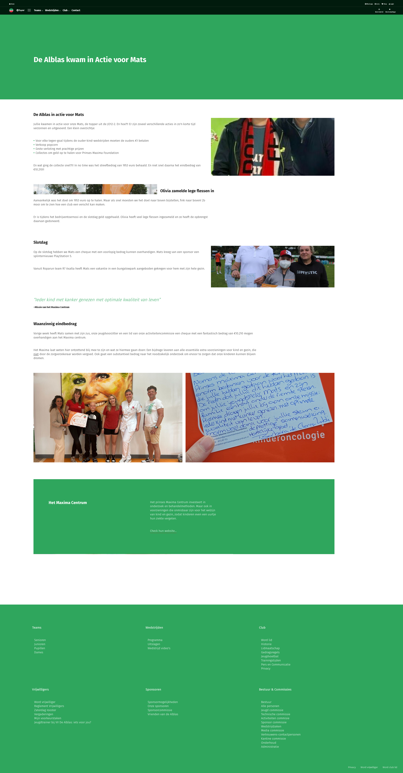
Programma (155, 640)
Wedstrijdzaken (271, 726)
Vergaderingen (43, 714)
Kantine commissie (273, 738)
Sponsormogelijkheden (163, 702)
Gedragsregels (270, 652)
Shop (385, 4)
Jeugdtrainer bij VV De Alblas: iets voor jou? (62, 722)
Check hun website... (163, 531)
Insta (377, 4)
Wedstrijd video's (159, 648)
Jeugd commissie (272, 710)
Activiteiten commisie (275, 718)
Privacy (265, 668)
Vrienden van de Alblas (163, 714)
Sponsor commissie (274, 722)
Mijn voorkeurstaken (47, 718)
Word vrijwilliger (390, 12)
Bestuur (266, 702)
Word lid (266, 640)
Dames (38, 652)
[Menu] (30, 11)
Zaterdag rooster (45, 710)
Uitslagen (154, 644)
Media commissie (272, 730)
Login (392, 4)
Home (12, 4)
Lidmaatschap (270, 648)
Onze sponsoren (158, 706)
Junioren (39, 644)
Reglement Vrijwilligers (49, 706)
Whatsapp (369, 4)
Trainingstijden (271, 660)
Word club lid (379, 12)
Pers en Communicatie (275, 664)
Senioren (40, 640)
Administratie (270, 746)
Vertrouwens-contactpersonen (281, 734)
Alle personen (270, 706)
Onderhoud (268, 742)
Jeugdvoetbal (269, 656)
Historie (266, 644)
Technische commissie (275, 714)
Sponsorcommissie (160, 710)
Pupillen (39, 648)
